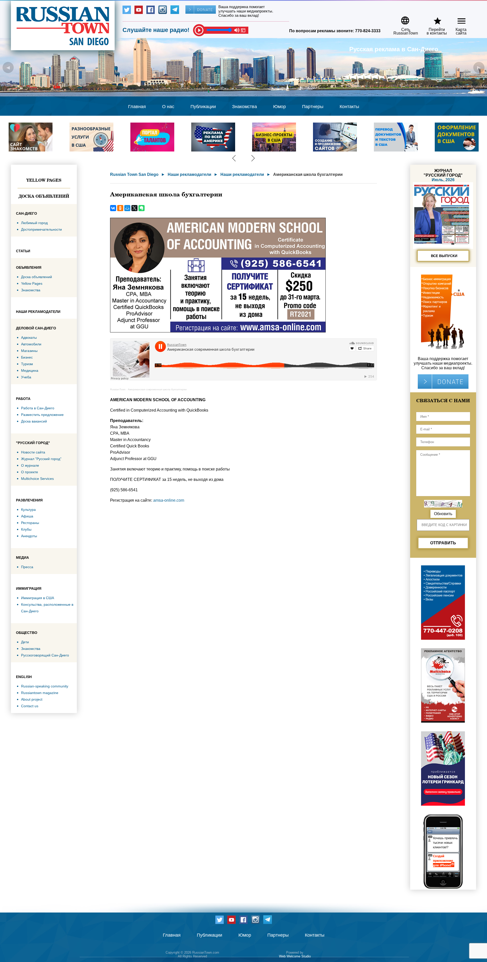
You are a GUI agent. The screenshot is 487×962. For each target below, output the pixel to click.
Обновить (443, 514)
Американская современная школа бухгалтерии (157, 389)
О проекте (29, 472)
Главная (137, 106)
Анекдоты (29, 536)
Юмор (279, 106)
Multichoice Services (37, 479)
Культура (28, 510)
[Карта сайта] (457, 18)
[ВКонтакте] (113, 208)
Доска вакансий (34, 421)
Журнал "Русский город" (41, 459)
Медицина (29, 370)
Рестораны (30, 523)
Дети (25, 642)
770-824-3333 (367, 31)
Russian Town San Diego (134, 174)
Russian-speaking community (44, 686)
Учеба (26, 377)
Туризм (27, 364)
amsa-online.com (168, 500)
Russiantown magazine (39, 693)
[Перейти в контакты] (433, 18)
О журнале (30, 465)
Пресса (27, 567)
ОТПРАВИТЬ (443, 543)
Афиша (27, 516)
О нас (168, 106)
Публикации (203, 106)
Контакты (349, 106)
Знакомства (244, 106)
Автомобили (31, 344)
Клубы (26, 529)
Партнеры (312, 106)
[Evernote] (141, 208)
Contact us (29, 706)
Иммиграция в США (37, 598)
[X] (134, 208)
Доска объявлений (44, 196)
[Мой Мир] (127, 208)
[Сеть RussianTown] (402, 18)
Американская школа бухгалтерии (308, 174)
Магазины (29, 351)
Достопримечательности (41, 229)
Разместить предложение (42, 415)
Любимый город (34, 223)
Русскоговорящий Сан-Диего (45, 655)
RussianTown (118, 389)
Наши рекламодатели (189, 174)
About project (31, 699)
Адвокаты (29, 337)
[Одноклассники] (120, 208)
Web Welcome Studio (295, 956)
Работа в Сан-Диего (37, 408)
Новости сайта (33, 452)
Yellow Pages (43, 180)
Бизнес (27, 357)
